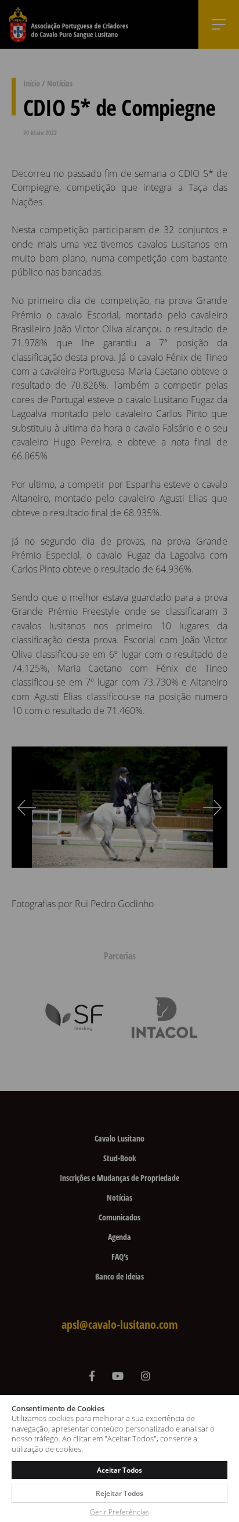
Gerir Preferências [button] (119, 1511)
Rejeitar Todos (119, 1493)
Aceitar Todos (119, 1470)
